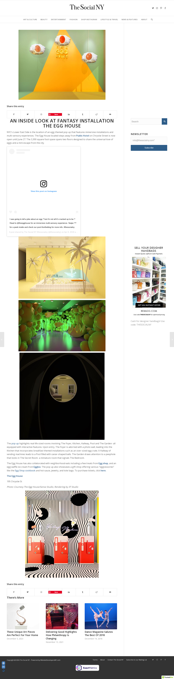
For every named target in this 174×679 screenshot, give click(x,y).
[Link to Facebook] (165, 8)
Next (113, 619)
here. (103, 470)
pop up (15, 443)
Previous (11, 619)
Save (56, 114)
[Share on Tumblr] (82, 114)
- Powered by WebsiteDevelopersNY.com (45, 660)
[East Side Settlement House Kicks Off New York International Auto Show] (2, 339)
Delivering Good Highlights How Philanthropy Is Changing (61, 635)
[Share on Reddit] (96, 114)
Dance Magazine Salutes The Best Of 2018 (99, 633)
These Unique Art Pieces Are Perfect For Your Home (22, 633)
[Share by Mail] (110, 114)
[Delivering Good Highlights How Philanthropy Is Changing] (62, 616)
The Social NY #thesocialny (36, 232)
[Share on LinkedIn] (69, 114)
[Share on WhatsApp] (41, 114)
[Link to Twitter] (153, 8)
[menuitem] (30, 19)
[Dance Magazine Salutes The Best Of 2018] (101, 616)
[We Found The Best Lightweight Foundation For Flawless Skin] (172, 339)
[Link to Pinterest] (161, 8)
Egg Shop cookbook (25, 470)
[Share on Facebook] (14, 114)
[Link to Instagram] (157, 8)
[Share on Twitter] (27, 114)
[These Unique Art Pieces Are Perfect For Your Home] (23, 616)
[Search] (151, 19)
